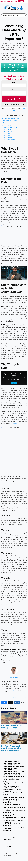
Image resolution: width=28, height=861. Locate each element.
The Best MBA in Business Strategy (13, 771)
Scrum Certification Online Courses (13, 796)
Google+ (18, 695)
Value (7, 142)
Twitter (23, 695)
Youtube (24, 697)
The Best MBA (7, 828)
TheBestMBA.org (10, 690)
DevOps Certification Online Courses (14, 776)
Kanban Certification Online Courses (14, 778)
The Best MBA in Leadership (11, 761)
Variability (8, 135)
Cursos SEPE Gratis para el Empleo (13, 827)
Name (14, 82)
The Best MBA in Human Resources (13, 766)
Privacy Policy (7, 839)
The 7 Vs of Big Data (9, 127)
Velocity (8, 131)
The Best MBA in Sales (9, 765)
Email (14, 90)
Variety (7, 133)
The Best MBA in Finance (10, 768)
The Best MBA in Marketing (11, 769)
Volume (7, 129)
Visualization (9, 139)
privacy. (14, 110)
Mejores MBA (7, 832)
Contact (5, 838)
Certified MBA (7, 830)
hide (21, 115)
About (21, 838)
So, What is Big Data (9, 121)
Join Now (21, 1)
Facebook (13, 697)
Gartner (14, 424)
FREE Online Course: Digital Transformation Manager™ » (14, 67)
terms (23, 108)
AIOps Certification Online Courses (13, 774)
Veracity (8, 137)
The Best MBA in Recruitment (11, 773)
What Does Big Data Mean (11, 118)
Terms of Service (13, 838)
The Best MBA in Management (12, 763)
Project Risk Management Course (13, 846)
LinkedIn (13, 695)
